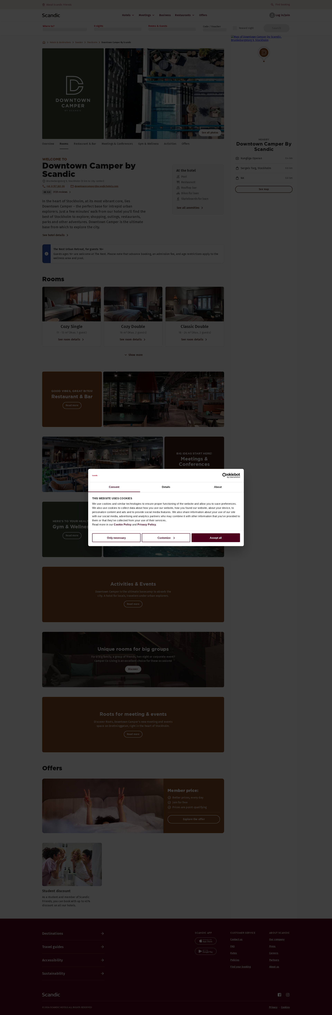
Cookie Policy (123, 524)
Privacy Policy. (146, 524)
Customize (164, 537)
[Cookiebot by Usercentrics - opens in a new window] (225, 475)
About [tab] (218, 486)
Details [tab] (166, 486)
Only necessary (116, 537)
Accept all (216, 537)
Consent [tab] (114, 486)
